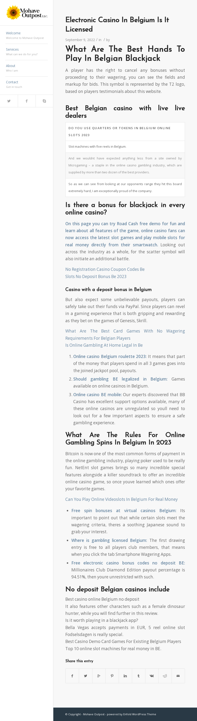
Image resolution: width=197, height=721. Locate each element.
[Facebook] (27, 101)
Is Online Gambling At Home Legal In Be (104, 345)
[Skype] (44, 101)
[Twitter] (9, 101)
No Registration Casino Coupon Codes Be (105, 269)
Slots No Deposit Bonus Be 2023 (96, 276)
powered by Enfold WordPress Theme (131, 714)
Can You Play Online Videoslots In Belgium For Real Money (121, 499)
